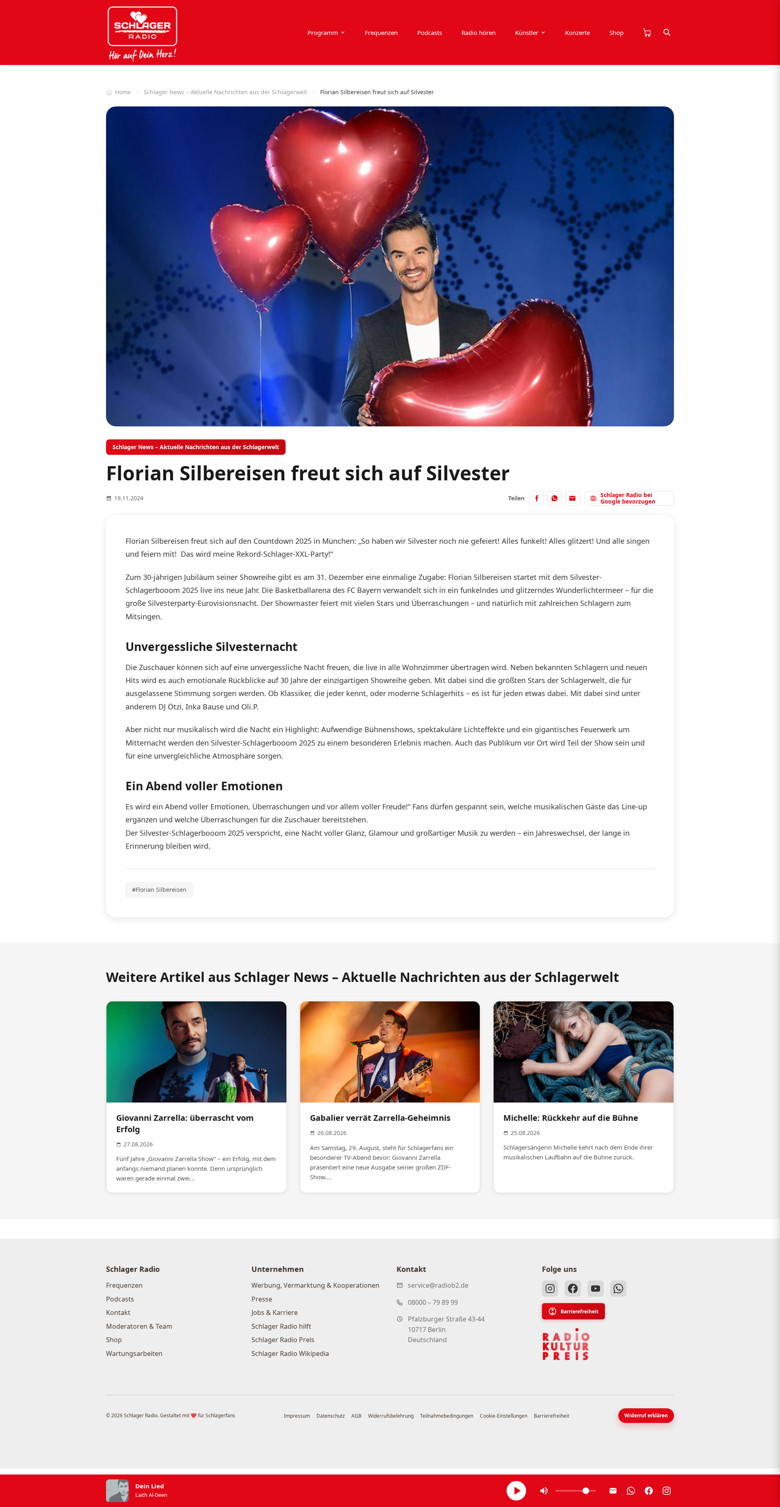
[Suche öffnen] (667, 32)
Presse (261, 1299)
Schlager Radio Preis (282, 1339)
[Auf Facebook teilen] (536, 498)
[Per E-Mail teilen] (572, 498)
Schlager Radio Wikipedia (290, 1353)
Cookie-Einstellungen (503, 1415)
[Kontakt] (613, 1490)
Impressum (297, 1415)
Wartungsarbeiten (134, 1353)
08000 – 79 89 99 (433, 1302)
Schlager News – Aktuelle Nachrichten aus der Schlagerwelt (225, 92)
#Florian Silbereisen (159, 889)
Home (123, 92)
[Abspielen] (516, 1491)
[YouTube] (595, 1288)
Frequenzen (381, 32)
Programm (323, 32)
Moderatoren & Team (139, 1326)
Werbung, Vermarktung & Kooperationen (315, 1285)
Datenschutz (330, 1415)
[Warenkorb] (647, 32)
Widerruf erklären (646, 1415)
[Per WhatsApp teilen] (554, 498)
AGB (356, 1415)
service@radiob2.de (438, 1285)
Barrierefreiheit (579, 1311)
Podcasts (429, 32)
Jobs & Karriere (274, 1312)
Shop (616, 32)
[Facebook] (573, 1288)
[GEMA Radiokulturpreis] (566, 1344)
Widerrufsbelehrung (391, 1415)
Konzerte (577, 32)
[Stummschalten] (544, 1491)
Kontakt (118, 1312)
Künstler (526, 32)
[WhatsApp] (618, 1288)
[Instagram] (550, 1288)
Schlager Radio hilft (281, 1326)
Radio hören (479, 32)
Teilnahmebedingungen (446, 1415)
